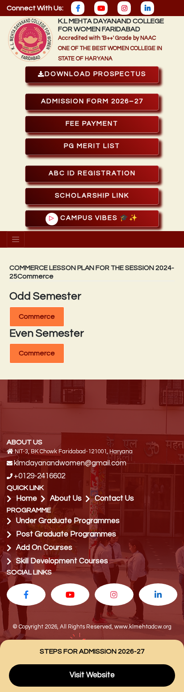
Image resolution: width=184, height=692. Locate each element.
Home (26, 498)
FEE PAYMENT (92, 123)
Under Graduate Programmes (68, 521)
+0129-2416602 (39, 476)
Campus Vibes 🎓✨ (94, 218)
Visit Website (92, 675)
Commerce (37, 316)
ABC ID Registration (92, 173)
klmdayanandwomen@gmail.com (70, 463)
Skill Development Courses (62, 561)
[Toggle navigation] (16, 239)
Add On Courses (44, 548)
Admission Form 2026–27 (92, 101)
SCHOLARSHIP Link (92, 195)
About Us (66, 498)
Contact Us (114, 498)
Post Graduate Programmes (66, 534)
